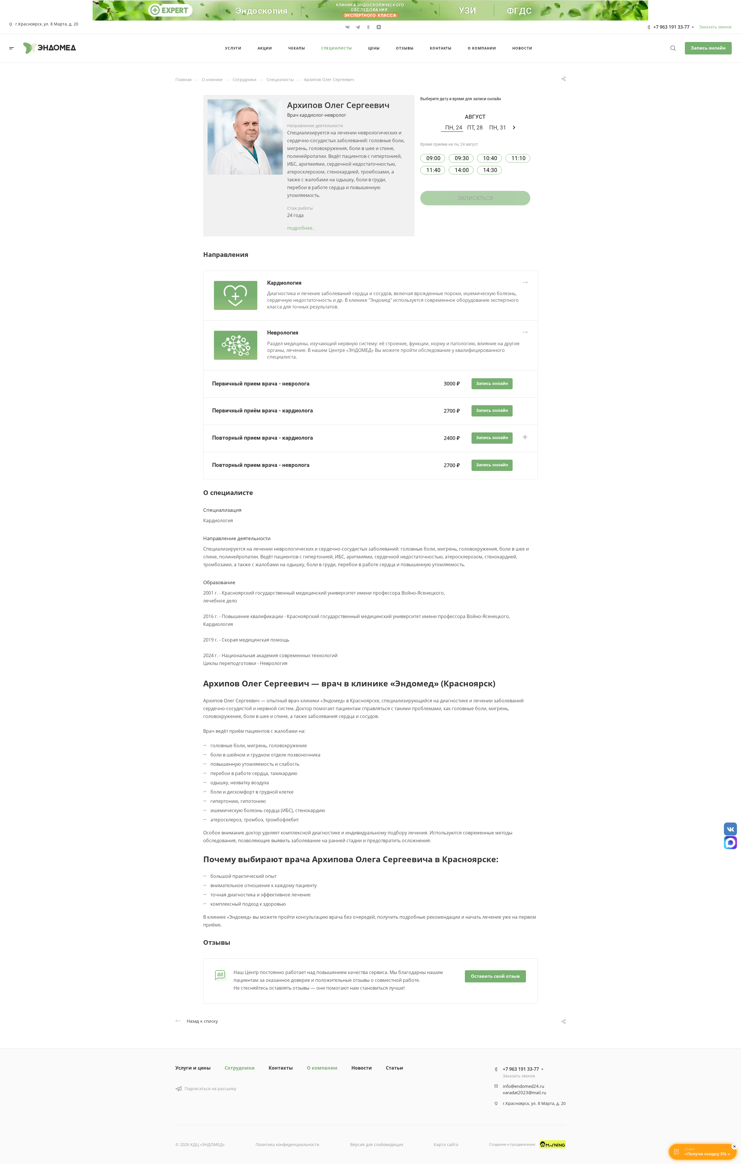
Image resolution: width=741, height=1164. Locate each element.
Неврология (282, 332)
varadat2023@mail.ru (524, 1092)
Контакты (281, 1068)
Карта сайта (446, 1144)
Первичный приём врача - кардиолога (262, 410)
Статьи (394, 1068)
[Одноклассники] (368, 27)
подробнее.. (301, 228)
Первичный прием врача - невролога (260, 383)
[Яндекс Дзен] (378, 27)
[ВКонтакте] (347, 27)
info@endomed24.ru (523, 1086)
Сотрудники (240, 1068)
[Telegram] (358, 27)
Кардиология (284, 282)
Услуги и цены (193, 1068)
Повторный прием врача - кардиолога (262, 437)
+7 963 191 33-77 (671, 27)
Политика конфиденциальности (287, 1144)
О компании (322, 1068)
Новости (361, 1068)
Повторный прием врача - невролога (260, 465)
